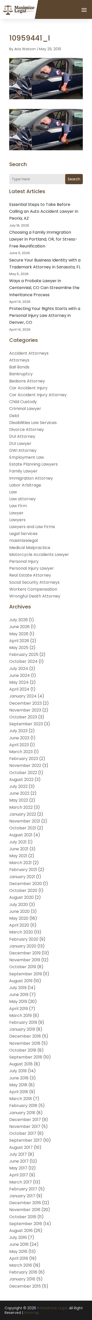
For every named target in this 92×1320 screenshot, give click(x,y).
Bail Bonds (19, 367)
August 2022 (21, 779)
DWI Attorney (23, 450)
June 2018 (19, 1078)
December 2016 (25, 1203)
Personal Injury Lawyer (31, 568)
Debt (14, 416)
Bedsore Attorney (27, 381)
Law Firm (18, 506)
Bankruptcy (21, 374)
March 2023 (21, 752)
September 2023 (26, 724)
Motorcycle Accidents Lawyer (39, 554)
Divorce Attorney (26, 429)
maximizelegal (23, 540)
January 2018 (22, 1113)
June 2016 (19, 1244)
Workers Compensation (33, 589)
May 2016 (18, 1251)
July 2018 (18, 1071)
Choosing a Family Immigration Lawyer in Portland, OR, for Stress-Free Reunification (43, 239)
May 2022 (18, 800)
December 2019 (25, 953)
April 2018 (18, 1092)
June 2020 (19, 911)
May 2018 (18, 1085)
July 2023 (18, 731)
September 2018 (25, 1057)
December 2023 (25, 703)
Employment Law (26, 457)
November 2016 (24, 1210)
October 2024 (23, 661)
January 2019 (22, 1029)
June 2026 (19, 627)
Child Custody (23, 402)
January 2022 (22, 814)
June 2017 (19, 1161)
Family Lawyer (23, 471)
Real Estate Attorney (30, 575)
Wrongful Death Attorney (34, 596)
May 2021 (18, 856)
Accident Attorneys (29, 353)
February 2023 (23, 759)
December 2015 (25, 1286)
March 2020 (21, 932)
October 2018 (22, 1050)
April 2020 (19, 925)
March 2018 (20, 1099)
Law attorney (22, 499)
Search (74, 179)
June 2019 (18, 995)
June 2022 (19, 793)
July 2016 (18, 1237)
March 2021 (20, 863)
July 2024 (18, 668)
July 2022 (18, 786)
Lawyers (17, 520)
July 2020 (18, 904)
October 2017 (22, 1133)
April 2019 (18, 1009)
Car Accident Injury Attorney (38, 395)
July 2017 (18, 1154)
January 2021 (22, 877)
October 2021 (22, 828)
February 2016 (23, 1272)
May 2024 (19, 682)
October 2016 (22, 1217)
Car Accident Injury (28, 388)
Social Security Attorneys (34, 582)
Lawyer (16, 513)
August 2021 (20, 835)
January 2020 (22, 946)
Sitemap (31, 1312)
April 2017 (18, 1175)
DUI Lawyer (20, 443)
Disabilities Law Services (33, 423)
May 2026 (18, 634)
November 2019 (24, 960)
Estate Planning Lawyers (33, 464)
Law (13, 492)
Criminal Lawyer (25, 409)
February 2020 (23, 939)
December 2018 (25, 1036)
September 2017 (25, 1140)
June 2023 (19, 738)
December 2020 (25, 884)
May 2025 (18, 648)
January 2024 (23, 696)
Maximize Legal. (54, 1308)
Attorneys (19, 360)
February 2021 (23, 870)
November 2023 (25, 710)
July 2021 (18, 842)
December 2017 (25, 1120)
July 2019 (18, 988)
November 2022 (25, 765)
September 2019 (25, 974)
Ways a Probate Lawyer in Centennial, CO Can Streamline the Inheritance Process (44, 287)
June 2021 (18, 849)
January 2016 (22, 1279)
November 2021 (24, 821)
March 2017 (20, 1182)
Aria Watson (25, 49)
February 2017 (23, 1189)
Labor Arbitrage (25, 485)
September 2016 (25, 1224)
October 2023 (23, 717)
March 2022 (21, 807)
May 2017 (18, 1168)
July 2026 (18, 620)
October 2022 (23, 773)
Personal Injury (24, 561)
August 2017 (21, 1147)
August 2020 (21, 897)
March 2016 (20, 1265)
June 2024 (19, 675)
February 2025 (23, 654)
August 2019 (20, 981)
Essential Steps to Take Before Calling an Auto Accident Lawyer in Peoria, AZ (43, 211)
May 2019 (18, 1001)
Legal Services (23, 534)
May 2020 (18, 918)
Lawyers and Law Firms (32, 527)
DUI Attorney (22, 436)
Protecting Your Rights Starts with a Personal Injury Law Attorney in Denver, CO (44, 315)
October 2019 (22, 967)
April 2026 (19, 641)
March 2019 (20, 1015)
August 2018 (21, 1064)
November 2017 (24, 1126)
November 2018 (24, 1043)
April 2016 (18, 1258)
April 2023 (19, 745)
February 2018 (23, 1106)
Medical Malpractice (29, 548)
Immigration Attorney (31, 478)
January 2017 (22, 1196)
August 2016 (21, 1231)
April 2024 (19, 689)
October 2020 (23, 890)
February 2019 (23, 1022)
